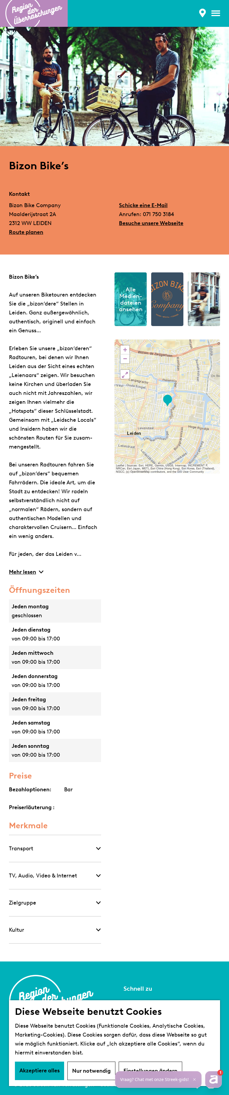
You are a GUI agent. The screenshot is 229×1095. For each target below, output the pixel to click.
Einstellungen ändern (150, 1071)
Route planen (26, 232)
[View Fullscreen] (124, 374)
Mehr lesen (22, 572)
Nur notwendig (91, 1071)
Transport (21, 848)
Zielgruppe (22, 902)
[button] (167, 400)
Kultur (16, 930)
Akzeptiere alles (39, 1070)
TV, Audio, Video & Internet (43, 875)
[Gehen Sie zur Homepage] (34, 13)
